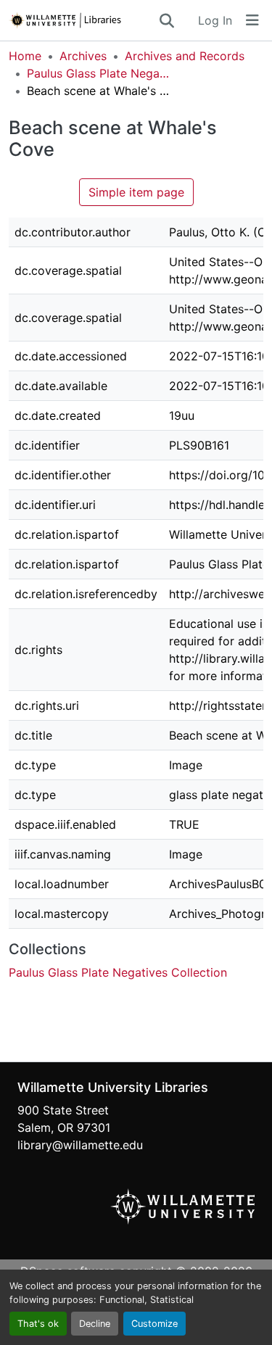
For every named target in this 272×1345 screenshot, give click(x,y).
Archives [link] (83, 56)
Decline (94, 1323)
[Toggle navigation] (252, 20)
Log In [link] (215, 20)
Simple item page (136, 192)
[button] (83, 20)
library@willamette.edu (80, 1145)
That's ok (38, 1323)
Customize (154, 1323)
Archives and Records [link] (184, 56)
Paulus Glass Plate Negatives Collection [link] (99, 73)
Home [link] (25, 56)
